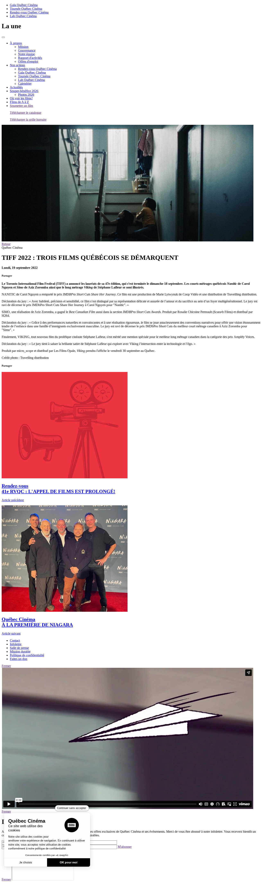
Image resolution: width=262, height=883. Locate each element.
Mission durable (20, 651)
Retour (6, 244)
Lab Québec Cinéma (23, 16)
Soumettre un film (21, 105)
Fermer (6, 666)
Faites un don (18, 659)
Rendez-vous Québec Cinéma (29, 12)
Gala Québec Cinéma (24, 5)
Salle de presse (19, 648)
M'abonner (125, 846)
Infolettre (15, 644)
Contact (15, 640)
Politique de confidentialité (27, 655)
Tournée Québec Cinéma (26, 8)
